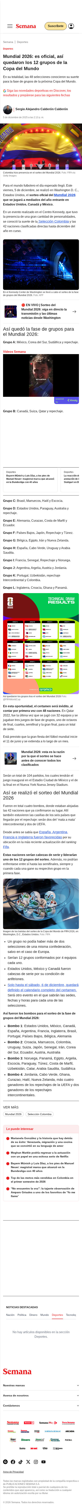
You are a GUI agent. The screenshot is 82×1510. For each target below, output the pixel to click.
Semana (8, 41)
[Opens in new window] (13, 1461)
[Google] (5, 1461)
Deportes (22, 41)
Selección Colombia (53, 221)
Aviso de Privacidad (17, 1472)
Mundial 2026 (13, 1114)
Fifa (6, 847)
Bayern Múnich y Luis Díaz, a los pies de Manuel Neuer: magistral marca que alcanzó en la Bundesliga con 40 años (30, 479)
